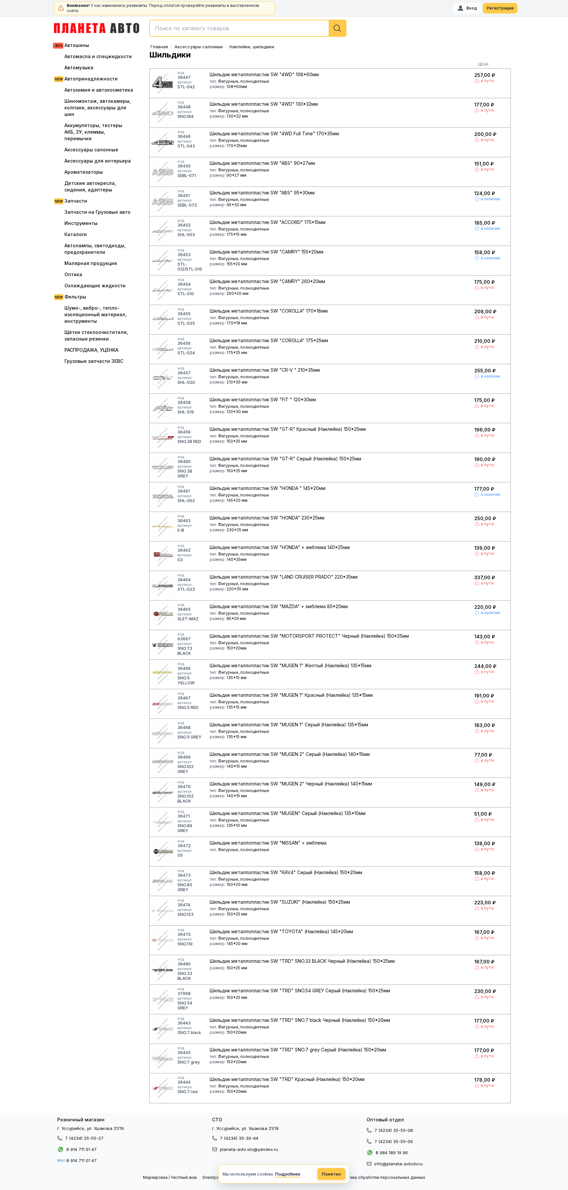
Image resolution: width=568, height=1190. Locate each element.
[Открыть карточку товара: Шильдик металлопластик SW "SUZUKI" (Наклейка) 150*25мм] (163, 911)
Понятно (331, 1174)
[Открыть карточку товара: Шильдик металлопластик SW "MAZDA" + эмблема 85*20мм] (163, 615)
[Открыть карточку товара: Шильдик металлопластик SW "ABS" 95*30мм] (163, 201)
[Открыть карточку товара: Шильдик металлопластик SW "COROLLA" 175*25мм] (163, 349)
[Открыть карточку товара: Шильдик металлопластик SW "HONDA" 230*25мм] (163, 527)
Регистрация (500, 8)
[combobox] (248, 28)
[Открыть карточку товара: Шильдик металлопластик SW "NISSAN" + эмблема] (163, 852)
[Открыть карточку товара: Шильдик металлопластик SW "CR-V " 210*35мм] (163, 379)
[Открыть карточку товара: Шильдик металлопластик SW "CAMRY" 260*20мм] (163, 290)
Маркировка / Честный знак (170, 1177)
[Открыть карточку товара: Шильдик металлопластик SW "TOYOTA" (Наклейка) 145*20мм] (163, 940)
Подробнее (287, 1174)
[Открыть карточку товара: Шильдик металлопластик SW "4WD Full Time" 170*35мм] (163, 142)
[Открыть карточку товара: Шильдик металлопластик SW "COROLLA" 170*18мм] (163, 320)
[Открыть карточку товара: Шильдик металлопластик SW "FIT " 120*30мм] (163, 408)
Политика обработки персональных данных (382, 1177)
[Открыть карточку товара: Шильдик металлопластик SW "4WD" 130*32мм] (163, 113)
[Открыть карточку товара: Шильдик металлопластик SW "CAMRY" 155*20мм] (163, 261)
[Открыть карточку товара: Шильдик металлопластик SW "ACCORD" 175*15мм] (163, 231)
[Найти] (337, 28)
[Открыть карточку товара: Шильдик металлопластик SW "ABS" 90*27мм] (163, 172)
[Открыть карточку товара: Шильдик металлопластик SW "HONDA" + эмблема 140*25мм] (163, 556)
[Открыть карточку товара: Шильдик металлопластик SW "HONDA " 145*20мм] (163, 497)
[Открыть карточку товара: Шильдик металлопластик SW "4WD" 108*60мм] (163, 83)
